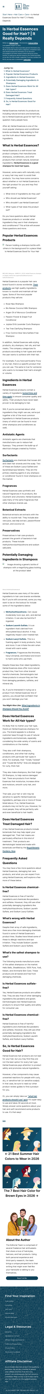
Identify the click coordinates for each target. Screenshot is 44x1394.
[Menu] (3, 6)
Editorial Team (13, 43)
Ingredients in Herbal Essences (20, 77)
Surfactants (8, 460)
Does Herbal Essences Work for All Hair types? (22, 87)
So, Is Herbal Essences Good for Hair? (21, 103)
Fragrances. (11, 653)
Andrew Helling (33, 43)
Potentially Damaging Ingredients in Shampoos (22, 81)
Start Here (7, 14)
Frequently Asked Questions (19, 98)
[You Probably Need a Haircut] (22, 6)
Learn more (27, 59)
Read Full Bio (22, 1278)
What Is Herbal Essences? (18, 71)
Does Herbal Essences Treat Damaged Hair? (19, 93)
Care (27, 14)
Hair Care (18, 14)
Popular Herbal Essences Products (22, 74)
